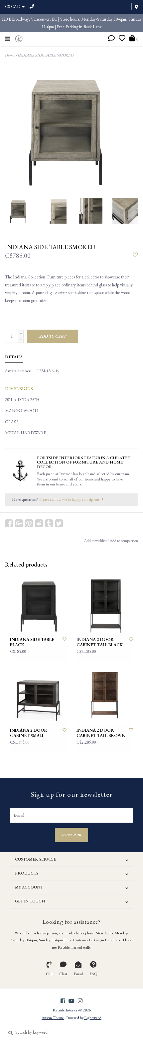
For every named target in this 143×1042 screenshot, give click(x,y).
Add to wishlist (95, 540)
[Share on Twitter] (59, 523)
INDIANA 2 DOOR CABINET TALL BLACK (99, 642)
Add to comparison (124, 540)
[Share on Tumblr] (49, 523)
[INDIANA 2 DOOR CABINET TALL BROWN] (104, 695)
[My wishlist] (122, 39)
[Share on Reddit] (39, 523)
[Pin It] (29, 523)
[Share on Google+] (19, 523)
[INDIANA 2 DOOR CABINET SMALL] (38, 695)
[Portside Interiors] (19, 38)
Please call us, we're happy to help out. (70, 499)
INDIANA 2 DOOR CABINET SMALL (28, 733)
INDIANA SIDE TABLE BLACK (32, 642)
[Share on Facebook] (9, 523)
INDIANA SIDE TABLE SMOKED (45, 55)
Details (14, 357)
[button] (111, 39)
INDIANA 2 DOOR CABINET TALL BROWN (100, 733)
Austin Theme (53, 1017)
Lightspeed (92, 1017)
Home (9, 55)
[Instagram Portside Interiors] (80, 1000)
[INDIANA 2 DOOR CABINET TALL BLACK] (104, 604)
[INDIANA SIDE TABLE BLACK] (38, 604)
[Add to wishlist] (135, 255)
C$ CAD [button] (13, 6)
